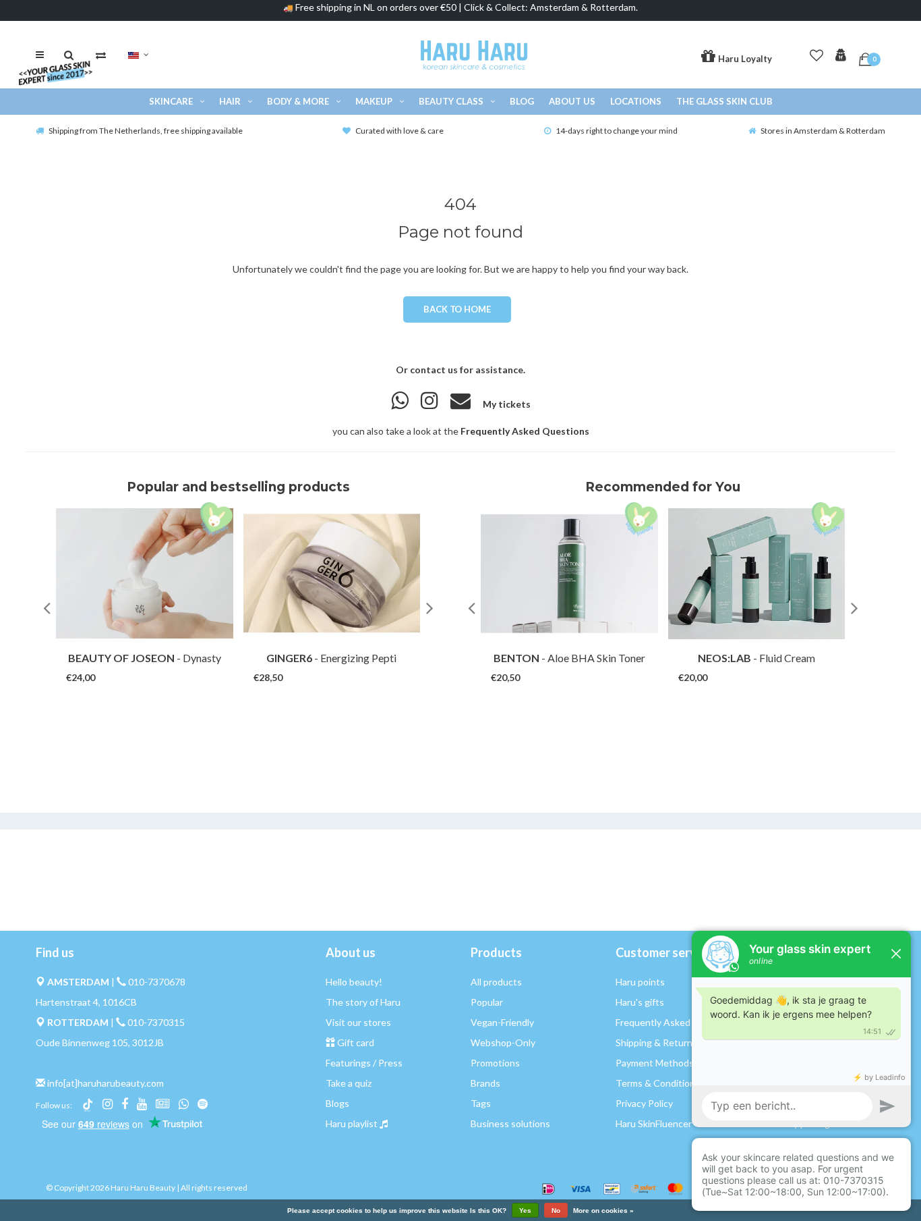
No (556, 1210)
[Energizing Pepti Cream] (332, 573)
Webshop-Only (503, 1042)
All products (496, 981)
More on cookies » (603, 1211)
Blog (522, 101)
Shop (132, 664)
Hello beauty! (354, 981)
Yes (525, 1210)
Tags (481, 1103)
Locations (635, 101)
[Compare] (101, 55)
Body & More (298, 101)
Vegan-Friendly (502, 1022)
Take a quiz (349, 1083)
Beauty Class (451, 101)
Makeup (373, 101)
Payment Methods (655, 1062)
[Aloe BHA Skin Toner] (569, 573)
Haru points (640, 981)
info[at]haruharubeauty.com (105, 1083)
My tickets (507, 404)
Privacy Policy (644, 1103)
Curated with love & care (399, 131)
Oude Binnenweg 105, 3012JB (100, 1042)
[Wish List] (816, 53)
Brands (485, 1083)
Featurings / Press (364, 1062)
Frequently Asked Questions (524, 431)
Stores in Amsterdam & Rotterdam (823, 131)
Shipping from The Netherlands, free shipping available (146, 131)
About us (572, 101)
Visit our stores (358, 1022)
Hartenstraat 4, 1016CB (86, 1002)
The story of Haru (363, 1002)
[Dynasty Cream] (144, 573)
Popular (487, 1002)
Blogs (337, 1103)
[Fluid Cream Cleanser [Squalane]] (756, 573)
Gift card (355, 1042)
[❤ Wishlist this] (163, 664)
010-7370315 (156, 1022)
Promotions (495, 1062)
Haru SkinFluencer (654, 1123)
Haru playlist (352, 1123)
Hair (230, 101)
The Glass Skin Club (724, 101)
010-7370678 (156, 981)
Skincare (171, 101)
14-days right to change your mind (617, 131)
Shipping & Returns (656, 1042)
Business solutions (510, 1123)
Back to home (456, 309)
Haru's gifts (640, 1002)
